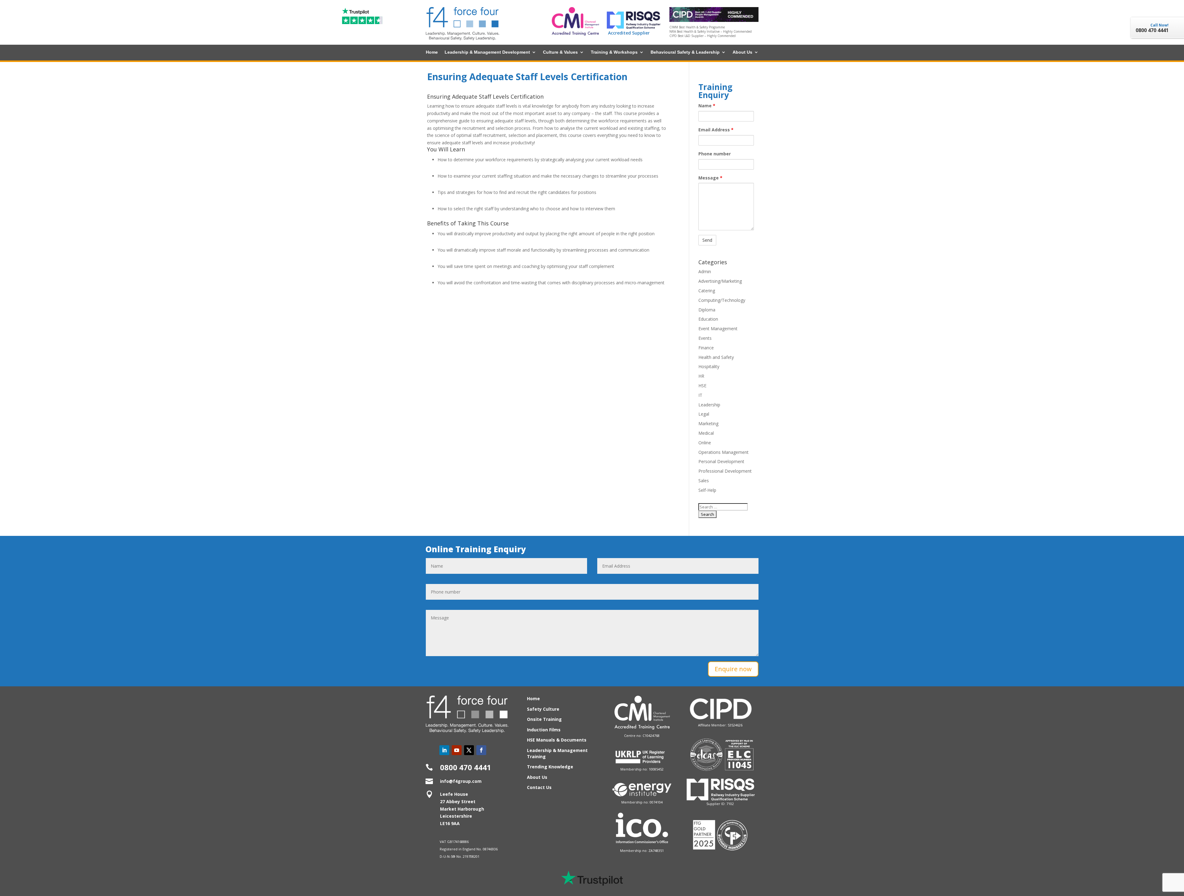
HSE (702, 385)
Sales (703, 480)
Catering (706, 291)
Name (706, 106)
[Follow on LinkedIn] (444, 750)
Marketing (708, 423)
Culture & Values (560, 52)
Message (710, 178)
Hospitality (708, 366)
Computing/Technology (721, 300)
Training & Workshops (614, 52)
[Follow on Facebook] (481, 750)
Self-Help (707, 490)
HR (701, 376)
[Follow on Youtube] (457, 750)
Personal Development (721, 461)
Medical (706, 433)
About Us (742, 52)
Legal (703, 414)
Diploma (706, 310)
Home (432, 52)
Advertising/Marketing (720, 281)
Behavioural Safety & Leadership (685, 52)
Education (708, 319)
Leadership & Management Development (487, 52)
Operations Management (723, 452)
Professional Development (725, 471)
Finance (706, 348)
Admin (704, 271)
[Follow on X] (469, 750)
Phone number (714, 154)
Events (705, 338)
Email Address (716, 130)
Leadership (709, 405)
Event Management (718, 328)
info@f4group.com (461, 781)
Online (704, 443)
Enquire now (733, 669)
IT (700, 395)
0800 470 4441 (465, 767)
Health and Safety (716, 357)
